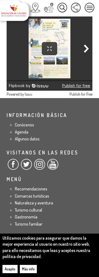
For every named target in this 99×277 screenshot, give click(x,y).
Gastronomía (26, 217)
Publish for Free (81, 94)
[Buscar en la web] (62, 7)
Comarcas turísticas (32, 196)
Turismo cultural (28, 210)
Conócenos (24, 125)
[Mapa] (35, 7)
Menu (89, 7)
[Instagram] (39, 166)
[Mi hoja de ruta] (49, 7)
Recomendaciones (31, 189)
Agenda (21, 132)
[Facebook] (13, 166)
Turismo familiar (28, 224)
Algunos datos (27, 139)
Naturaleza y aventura (34, 203)
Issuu (28, 94)
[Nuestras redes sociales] (75, 7)
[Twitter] (26, 166)
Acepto (10, 269)
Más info (28, 269)
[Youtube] (52, 166)
